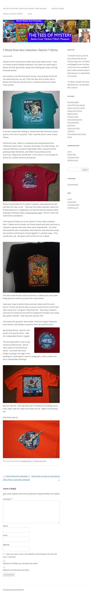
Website (6, 545)
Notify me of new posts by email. (16, 570)
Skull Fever (71, 125)
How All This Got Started (13, 14)
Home (69, 137)
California (70, 131)
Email (5, 535)
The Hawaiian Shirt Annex (76, 134)
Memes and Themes (74, 111)
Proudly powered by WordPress (13, 590)
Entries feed (71, 154)
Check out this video (34, 213)
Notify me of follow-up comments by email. (20, 563)
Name (5, 526)
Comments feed (73, 157)
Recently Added (58, 9)
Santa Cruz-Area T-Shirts (76, 108)
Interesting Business (74, 119)
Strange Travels (72, 117)
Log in (69, 151)
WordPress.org (72, 160)
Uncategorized (26, 461)
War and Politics (73, 122)
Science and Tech (73, 128)
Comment (7, 499)
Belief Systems (72, 114)
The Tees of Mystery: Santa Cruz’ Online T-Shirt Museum (24, 9)
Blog (30, 14)
